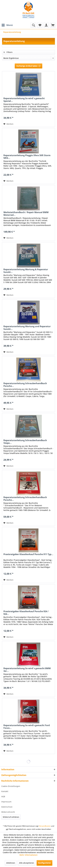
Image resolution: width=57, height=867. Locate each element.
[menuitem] (7, 25)
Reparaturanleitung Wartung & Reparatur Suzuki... (25, 270)
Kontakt (4, 791)
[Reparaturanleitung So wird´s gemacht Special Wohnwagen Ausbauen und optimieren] (28, 84)
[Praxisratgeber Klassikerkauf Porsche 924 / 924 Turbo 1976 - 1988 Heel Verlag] (28, 597)
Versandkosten (45, 826)
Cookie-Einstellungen (10, 786)
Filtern (9, 52)
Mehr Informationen (28, 855)
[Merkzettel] (39, 25)
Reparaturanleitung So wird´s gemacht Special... (24, 99)
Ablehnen (10, 863)
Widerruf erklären (11, 817)
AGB (3, 796)
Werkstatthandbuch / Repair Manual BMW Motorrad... (26, 213)
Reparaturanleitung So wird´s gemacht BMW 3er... (27, 669)
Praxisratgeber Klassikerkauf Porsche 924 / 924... (26, 612)
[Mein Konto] (46, 25)
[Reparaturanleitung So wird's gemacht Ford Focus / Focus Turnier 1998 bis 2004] (28, 711)
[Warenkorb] (52, 25)
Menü (9, 25)
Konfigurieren (44, 863)
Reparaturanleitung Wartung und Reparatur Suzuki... (27, 327)
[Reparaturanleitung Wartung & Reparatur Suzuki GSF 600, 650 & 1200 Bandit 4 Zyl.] (28, 255)
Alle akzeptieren (26, 863)
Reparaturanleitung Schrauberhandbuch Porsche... (25, 384)
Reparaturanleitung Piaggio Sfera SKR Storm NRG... (27, 156)
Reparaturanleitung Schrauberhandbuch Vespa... (25, 441)
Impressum (6, 801)
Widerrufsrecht (8, 812)
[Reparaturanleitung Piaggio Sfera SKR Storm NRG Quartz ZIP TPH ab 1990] (28, 141)
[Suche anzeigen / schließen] (33, 25)
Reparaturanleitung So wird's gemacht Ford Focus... (26, 726)
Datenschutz (6, 807)
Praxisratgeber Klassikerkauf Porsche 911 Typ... (28, 554)
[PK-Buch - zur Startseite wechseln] (28, 11)
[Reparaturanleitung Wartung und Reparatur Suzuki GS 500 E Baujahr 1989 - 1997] (28, 312)
